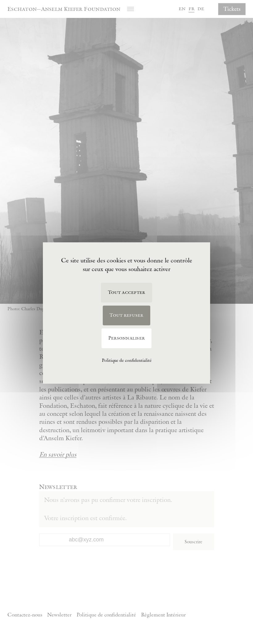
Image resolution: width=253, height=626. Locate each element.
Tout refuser (126, 315)
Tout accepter (126, 292)
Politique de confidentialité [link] (126, 360)
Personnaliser (126, 338)
